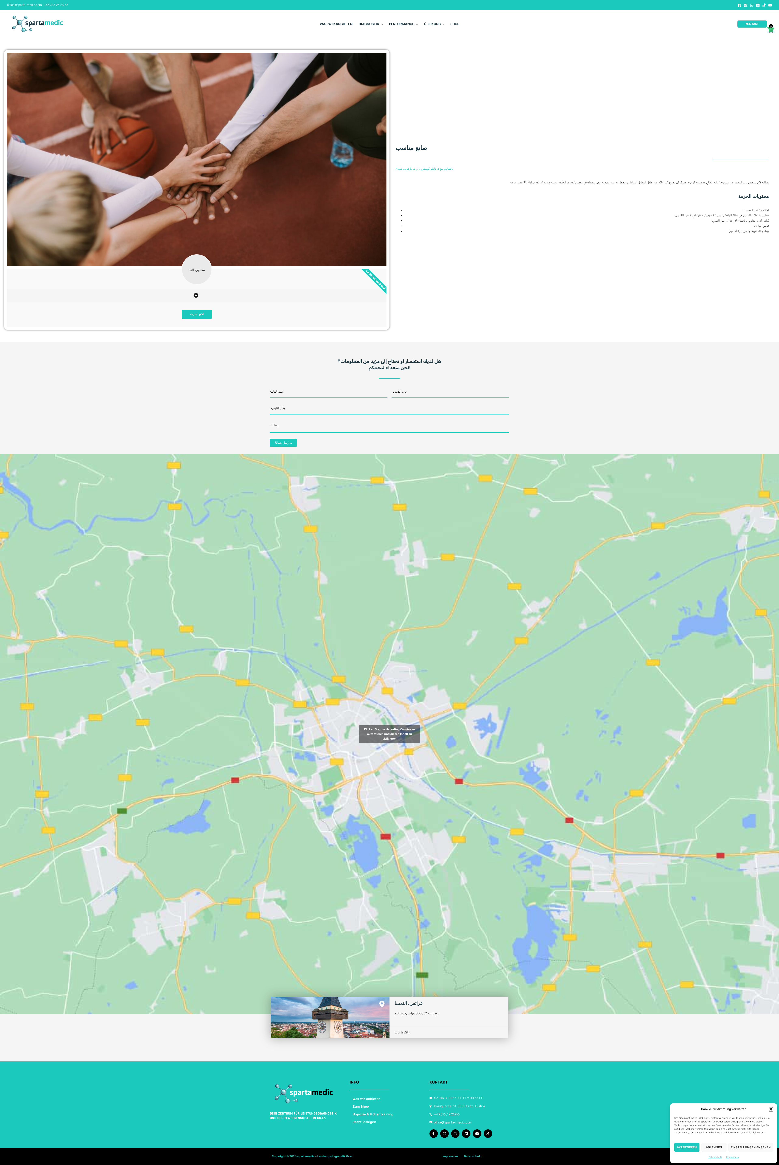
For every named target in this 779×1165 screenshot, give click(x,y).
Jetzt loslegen (364, 1122)
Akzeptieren (687, 1147)
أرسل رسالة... (283, 442)
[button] (771, 1109)
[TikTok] (764, 5)
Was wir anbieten (366, 1099)
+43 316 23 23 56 (56, 5)
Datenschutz (715, 1157)
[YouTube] (770, 5)
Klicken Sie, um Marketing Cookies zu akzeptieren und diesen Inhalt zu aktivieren (389, 734)
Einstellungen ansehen (751, 1147)
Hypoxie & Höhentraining (373, 1114)
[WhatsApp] (752, 5)
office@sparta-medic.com (24, 5)
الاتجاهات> (402, 1032)
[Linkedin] (758, 5)
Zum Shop (361, 1106)
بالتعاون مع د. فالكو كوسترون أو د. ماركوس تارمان (424, 168)
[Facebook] (739, 5)
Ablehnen (714, 1147)
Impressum (732, 1157)
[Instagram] (746, 5)
